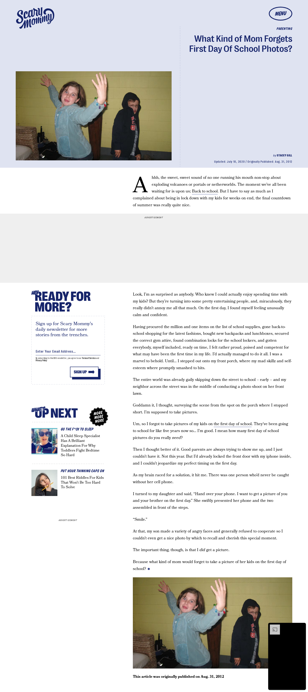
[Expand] (272, 626)
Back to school (205, 191)
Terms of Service (89, 358)
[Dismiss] (301, 626)
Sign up (80, 372)
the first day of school (233, 424)
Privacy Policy (41, 360)
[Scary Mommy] (35, 18)
